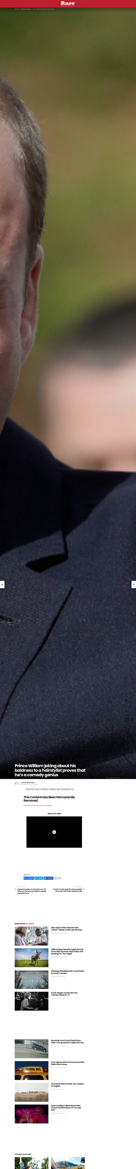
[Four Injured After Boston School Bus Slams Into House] (31, 1070)
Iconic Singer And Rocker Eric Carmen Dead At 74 (64, 993)
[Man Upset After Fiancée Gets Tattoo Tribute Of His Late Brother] (31, 936)
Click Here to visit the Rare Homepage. (38, 805)
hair (32, 789)
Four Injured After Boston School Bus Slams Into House (67, 1063)
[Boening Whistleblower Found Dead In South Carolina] (31, 979)
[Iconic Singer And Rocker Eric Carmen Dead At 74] (31, 1001)
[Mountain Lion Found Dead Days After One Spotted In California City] (31, 1048)
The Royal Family (65, 789)
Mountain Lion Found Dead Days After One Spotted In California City (67, 1041)
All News (30, 924)
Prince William (44, 789)
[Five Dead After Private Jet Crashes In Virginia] (31, 1092)
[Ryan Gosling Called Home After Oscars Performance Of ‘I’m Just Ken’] (31, 1114)
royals (58, 789)
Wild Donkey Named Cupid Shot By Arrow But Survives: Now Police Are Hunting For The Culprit (67, 951)
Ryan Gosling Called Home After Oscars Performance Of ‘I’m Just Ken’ (66, 1107)
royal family (52, 789)
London (37, 789)
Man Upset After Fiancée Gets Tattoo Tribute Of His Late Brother (66, 928)
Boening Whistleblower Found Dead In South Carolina (67, 972)
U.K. (72, 789)
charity (28, 789)
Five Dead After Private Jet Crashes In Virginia (67, 1084)
